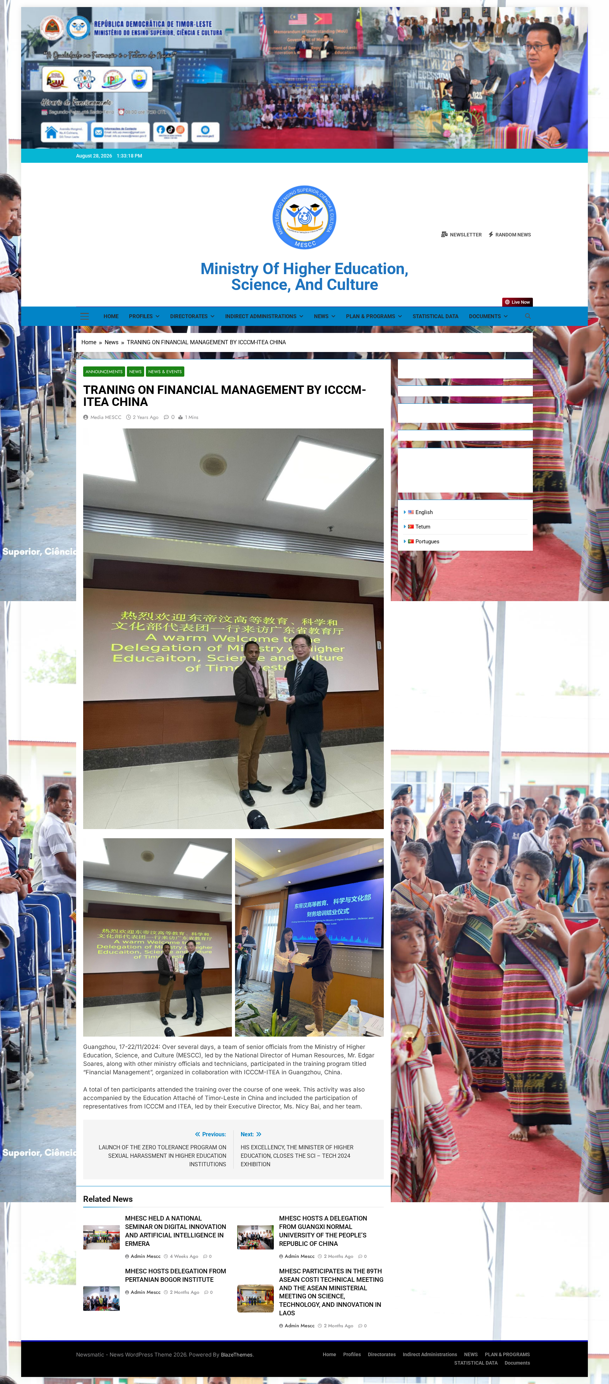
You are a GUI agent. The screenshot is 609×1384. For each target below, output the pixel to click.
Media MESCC (106, 417)
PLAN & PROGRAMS (370, 316)
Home (111, 316)
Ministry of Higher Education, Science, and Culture (304, 276)
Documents (485, 316)
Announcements (104, 372)
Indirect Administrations (260, 316)
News (135, 372)
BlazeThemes (237, 1355)
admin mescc (146, 1256)
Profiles (141, 316)
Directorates (189, 316)
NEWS (321, 316)
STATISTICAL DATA (436, 316)
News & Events (165, 372)
